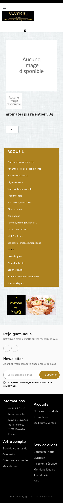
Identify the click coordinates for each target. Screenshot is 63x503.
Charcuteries (15, 209)
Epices (11, 249)
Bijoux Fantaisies (16, 263)
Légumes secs (15, 182)
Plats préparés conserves (21, 162)
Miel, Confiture (15, 236)
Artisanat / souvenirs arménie (23, 276)
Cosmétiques (15, 256)
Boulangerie (14, 215)
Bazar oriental (15, 269)
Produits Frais (15, 195)
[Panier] (23, 29)
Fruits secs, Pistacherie (20, 202)
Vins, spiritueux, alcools (20, 188)
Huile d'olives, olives (18, 175)
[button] (7, 29)
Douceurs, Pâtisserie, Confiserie (24, 242)
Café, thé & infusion (18, 229)
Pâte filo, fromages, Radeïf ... (22, 222)
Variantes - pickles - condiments (24, 168)
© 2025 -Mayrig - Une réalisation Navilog (31, 496)
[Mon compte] (12, 29)
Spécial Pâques (16, 283)
